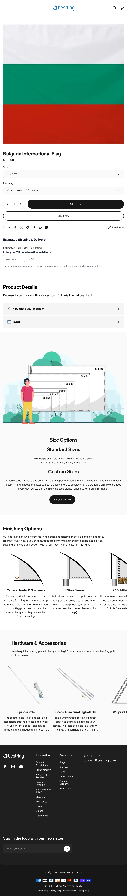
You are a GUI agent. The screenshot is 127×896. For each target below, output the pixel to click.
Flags (62, 762)
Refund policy (43, 891)
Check (32, 258)
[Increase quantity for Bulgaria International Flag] (21, 204)
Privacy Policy (43, 769)
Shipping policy (83, 891)
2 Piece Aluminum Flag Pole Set (75, 712)
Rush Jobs (41, 801)
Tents (62, 771)
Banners (63, 767)
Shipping (41, 797)
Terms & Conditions (42, 764)
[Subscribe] (67, 849)
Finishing (8, 183)
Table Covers (66, 776)
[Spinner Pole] (26, 685)
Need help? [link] (118, 227)
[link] (62, 499)
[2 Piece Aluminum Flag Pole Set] (75, 685)
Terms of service (69, 891)
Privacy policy (55, 891)
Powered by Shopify (72, 886)
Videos (39, 811)
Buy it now (63, 216)
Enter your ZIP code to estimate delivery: (27, 252)
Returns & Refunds (41, 783)
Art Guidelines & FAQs (43, 791)
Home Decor (66, 788)
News (39, 806)
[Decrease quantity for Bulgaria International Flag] (6, 204)
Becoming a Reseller (42, 776)
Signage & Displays (64, 782)
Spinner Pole (26, 712)
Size (5, 167)
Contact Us (42, 815)
